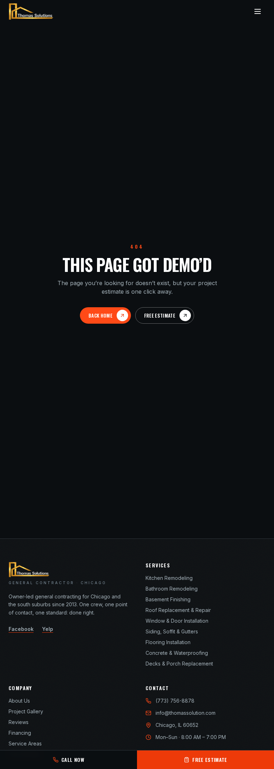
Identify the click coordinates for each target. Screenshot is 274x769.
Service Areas (25, 743)
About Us (19, 701)
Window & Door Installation (177, 621)
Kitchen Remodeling (169, 578)
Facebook (21, 629)
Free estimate (159, 315)
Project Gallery (26, 711)
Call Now (72, 759)
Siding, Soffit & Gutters (172, 631)
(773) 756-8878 (175, 701)
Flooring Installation (168, 642)
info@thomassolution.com (185, 713)
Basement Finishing (168, 599)
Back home (100, 315)
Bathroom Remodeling (172, 589)
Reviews (19, 722)
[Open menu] (257, 11)
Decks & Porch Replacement (179, 664)
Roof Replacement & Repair (178, 610)
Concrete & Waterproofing (177, 653)
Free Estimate (209, 759)
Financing (20, 733)
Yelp (47, 629)
